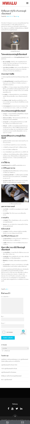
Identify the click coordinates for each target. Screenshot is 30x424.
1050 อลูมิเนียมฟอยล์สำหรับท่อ (9, 368)
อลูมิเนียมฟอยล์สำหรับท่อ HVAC (9, 365)
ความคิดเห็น (5, 296)
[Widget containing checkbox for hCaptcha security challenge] (13, 332)
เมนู (27, 3)
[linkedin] (21, 408)
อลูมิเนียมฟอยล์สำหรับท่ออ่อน (8, 372)
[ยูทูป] (12, 408)
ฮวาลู (17, 16)
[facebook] (8, 408)
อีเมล (3, 323)
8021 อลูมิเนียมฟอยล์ (6, 379)
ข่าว (7, 289)
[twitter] (17, 408)
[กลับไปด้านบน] (15, 416)
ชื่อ (2, 316)
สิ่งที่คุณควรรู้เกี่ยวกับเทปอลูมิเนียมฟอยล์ (11, 376)
